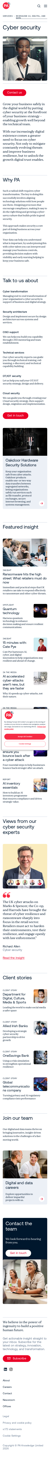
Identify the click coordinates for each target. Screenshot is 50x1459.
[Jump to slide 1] (10, 882)
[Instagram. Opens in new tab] (11, 1369)
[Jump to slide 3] (25, 882)
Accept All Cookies (25, 737)
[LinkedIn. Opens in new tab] (5, 1369)
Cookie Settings (12, 1435)
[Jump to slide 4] (32, 882)
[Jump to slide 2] (18, 882)
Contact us (14, 92)
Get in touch (15, 415)
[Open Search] (39, 6)
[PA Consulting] (6, 5)
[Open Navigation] (45, 6)
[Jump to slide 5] (39, 882)
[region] (25, 729)
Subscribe (19, 1358)
